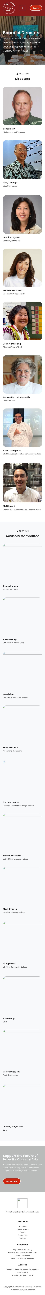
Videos (23, 1238)
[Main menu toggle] (22, 8)
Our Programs (22, 1229)
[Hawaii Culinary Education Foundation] (9, 8)
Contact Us (22, 1235)
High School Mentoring (22, 1249)
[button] (36, 8)
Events (22, 1232)
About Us (22, 1226)
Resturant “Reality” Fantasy (22, 1258)
